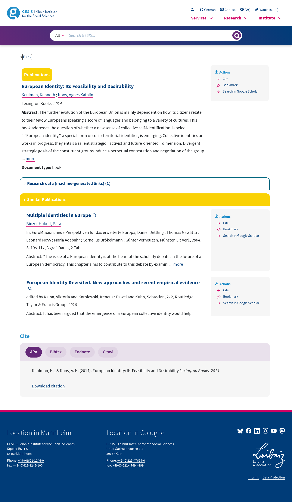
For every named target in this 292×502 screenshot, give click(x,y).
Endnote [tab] (82, 352)
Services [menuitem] (198, 18)
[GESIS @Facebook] (249, 430)
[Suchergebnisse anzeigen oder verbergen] (236, 35)
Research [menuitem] (232, 18)
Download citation (48, 386)
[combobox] (146, 35)
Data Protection (274, 477)
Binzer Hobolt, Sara (43, 224)
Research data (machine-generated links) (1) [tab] (69, 184)
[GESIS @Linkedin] (257, 430)
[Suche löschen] (228, 35)
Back (27, 57)
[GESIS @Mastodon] (281, 430)
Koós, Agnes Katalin (75, 95)
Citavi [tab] (108, 352)
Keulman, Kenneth (38, 95)
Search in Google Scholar (241, 91)
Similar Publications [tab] (46, 200)
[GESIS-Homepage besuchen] (32, 12)
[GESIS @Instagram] (265, 430)
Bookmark (230, 85)
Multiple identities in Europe (58, 215)
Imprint (253, 477)
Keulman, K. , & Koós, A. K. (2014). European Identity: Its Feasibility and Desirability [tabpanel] (125, 378)
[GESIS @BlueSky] (241, 430)
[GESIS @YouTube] (274, 430)
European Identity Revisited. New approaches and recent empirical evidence (113, 282)
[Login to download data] (193, 10)
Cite (225, 79)
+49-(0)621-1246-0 (31, 460)
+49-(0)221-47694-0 (131, 460)
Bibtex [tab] (56, 352)
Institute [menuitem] (267, 18)
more (30, 159)
